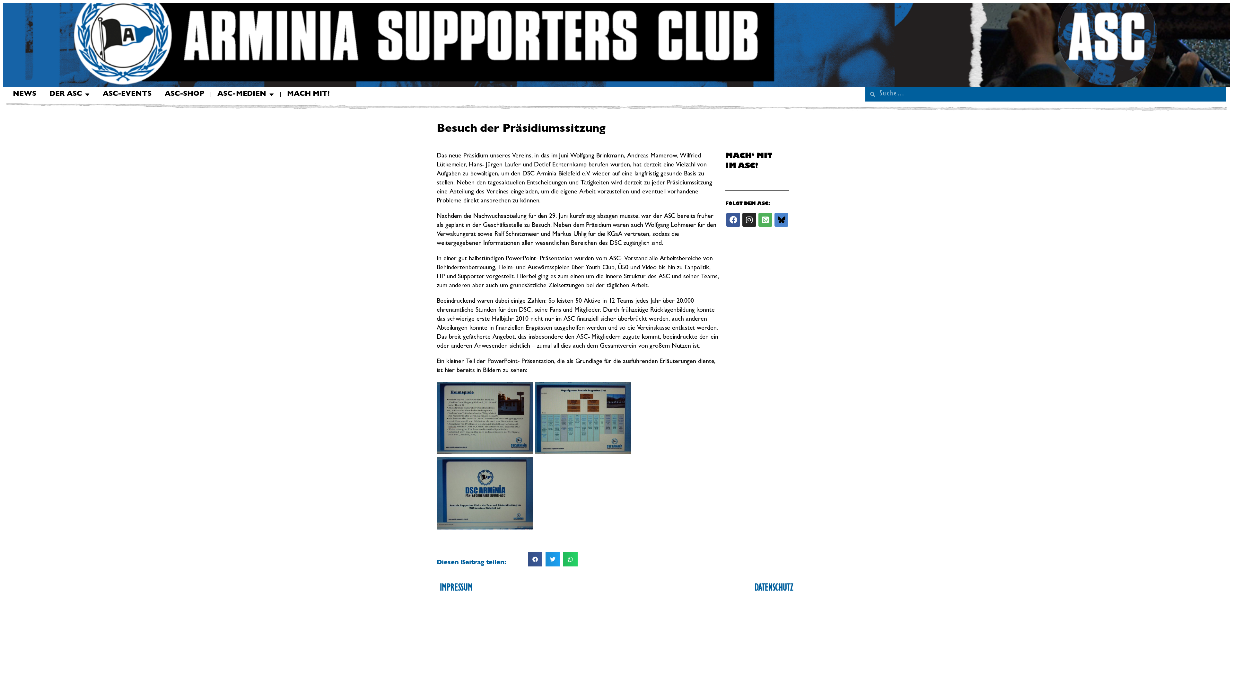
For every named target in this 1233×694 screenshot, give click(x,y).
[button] (535, 559)
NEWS (24, 94)
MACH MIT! (308, 94)
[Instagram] (749, 220)
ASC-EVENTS (127, 94)
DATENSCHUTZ (774, 588)
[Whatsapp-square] (765, 220)
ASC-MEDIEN (241, 94)
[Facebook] (733, 220)
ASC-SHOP (184, 94)
